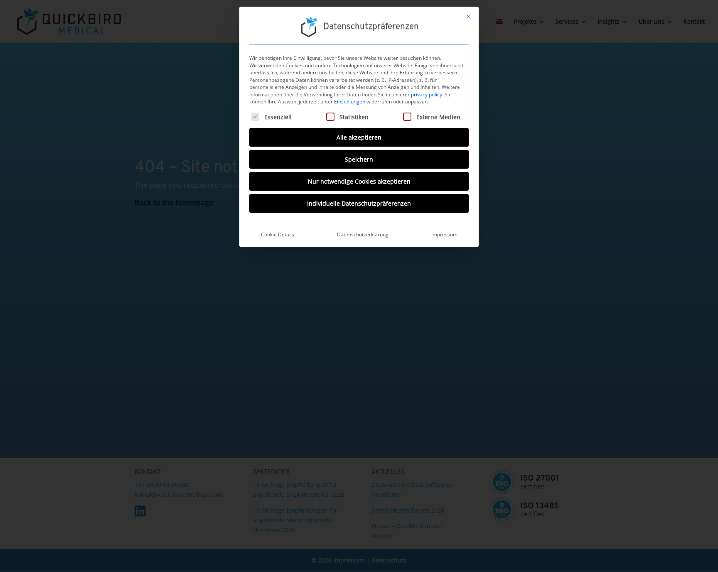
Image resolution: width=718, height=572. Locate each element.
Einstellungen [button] (349, 101)
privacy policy (426, 94)
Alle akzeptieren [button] (359, 137)
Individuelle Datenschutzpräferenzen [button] (359, 203)
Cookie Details (277, 234)
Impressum (444, 234)
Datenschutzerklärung (363, 234)
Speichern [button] (359, 159)
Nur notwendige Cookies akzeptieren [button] (359, 181)
